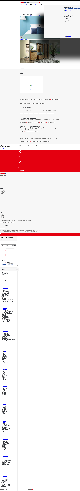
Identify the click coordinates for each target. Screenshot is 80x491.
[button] (58, 0)
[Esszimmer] (21, 39)
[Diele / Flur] (40, 62)
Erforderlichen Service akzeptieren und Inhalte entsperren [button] (6, 148)
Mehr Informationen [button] (2, 147)
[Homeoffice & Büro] (43, 63)
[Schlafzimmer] (40, 38)
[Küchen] (30, 15)
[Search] (39, 2)
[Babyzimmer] (23, 39)
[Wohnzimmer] (41, 15)
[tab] (22, 68)
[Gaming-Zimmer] (21, 63)
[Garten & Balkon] (32, 63)
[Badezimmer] (26, 39)
